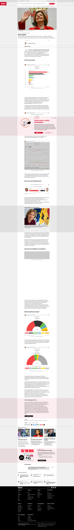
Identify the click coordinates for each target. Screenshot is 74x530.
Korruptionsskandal (28, 103)
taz (20, 487)
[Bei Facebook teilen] (37, 424)
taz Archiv (48, 509)
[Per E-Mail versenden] (31, 424)
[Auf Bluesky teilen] (35, 424)
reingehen (19, 511)
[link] (19, 3)
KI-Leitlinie (54, 523)
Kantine (19, 518)
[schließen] (55, 118)
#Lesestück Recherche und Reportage (29, 420)
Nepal (28, 493)
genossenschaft (49, 493)
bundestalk (19, 505)
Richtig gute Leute (30, 498)
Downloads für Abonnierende (32, 520)
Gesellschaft (22, 6)
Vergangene (39, 509)
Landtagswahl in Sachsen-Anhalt (31, 495)
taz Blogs (48, 505)
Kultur (19, 495)
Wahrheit (19, 500)
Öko (18, 493)
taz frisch (29, 506)
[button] (55, 3)
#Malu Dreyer (45, 420)
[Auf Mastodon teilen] (33, 424)
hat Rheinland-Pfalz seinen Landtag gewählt (41, 49)
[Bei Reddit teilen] (42, 424)
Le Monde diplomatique (50, 508)
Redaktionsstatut (43, 523)
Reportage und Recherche (28, 6)
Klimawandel (29, 499)
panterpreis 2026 (49, 498)
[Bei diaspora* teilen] (40, 424)
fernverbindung (20, 506)
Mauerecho (19, 509)
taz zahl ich (49, 494)
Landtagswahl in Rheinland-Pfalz (37, 6)
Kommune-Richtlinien (49, 523)
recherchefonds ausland (50, 495)
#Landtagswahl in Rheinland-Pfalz (39, 420)
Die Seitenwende (40, 494)
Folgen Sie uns (49, 487)
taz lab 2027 (39, 510)
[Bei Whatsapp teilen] (38, 424)
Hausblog (39, 493)
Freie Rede (19, 510)
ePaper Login (30, 519)
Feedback (29, 516)
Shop (18, 519)
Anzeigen (19, 520)
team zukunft (29, 505)
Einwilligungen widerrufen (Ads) (42, 526)
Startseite (19, 6)
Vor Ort (39, 506)
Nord (18, 499)
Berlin (19, 498)
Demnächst (39, 505)
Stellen (39, 495)
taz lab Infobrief (30, 509)
